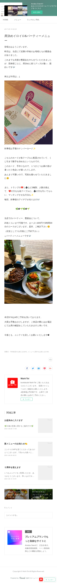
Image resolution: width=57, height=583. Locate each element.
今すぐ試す (36, 12)
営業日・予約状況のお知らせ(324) (15, 352)
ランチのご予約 (33, 19)
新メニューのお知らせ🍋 (15, 443)
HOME (5, 19)
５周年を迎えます (12, 467)
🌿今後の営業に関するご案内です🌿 (18, 426)
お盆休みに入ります (13, 420)
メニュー (17, 19)
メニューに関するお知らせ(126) (38, 352)
